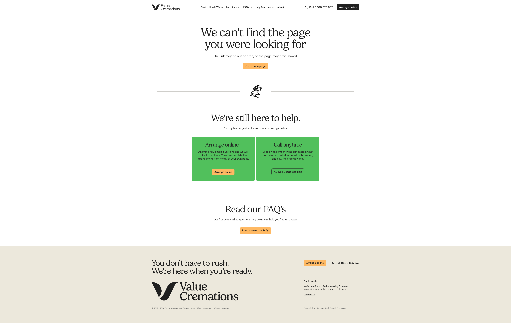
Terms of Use (322, 308)
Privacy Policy (309, 308)
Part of (167, 308)
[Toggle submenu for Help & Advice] (273, 7)
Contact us (309, 294)
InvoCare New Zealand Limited (183, 308)
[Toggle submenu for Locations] (239, 7)
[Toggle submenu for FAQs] (251, 7)
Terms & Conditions (338, 308)
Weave (226, 308)
